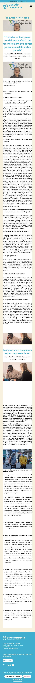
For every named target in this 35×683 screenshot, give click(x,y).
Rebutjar (27, 676)
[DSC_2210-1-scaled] (17, 338)
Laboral (6, 569)
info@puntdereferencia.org (10, 648)
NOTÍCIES (18, 356)
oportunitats (12, 359)
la (26, 549)
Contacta (21, 1)
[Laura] (17, 25)
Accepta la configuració (13, 676)
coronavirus (28, 356)
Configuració (17, 679)
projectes (9, 56)
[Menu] (30, 5)
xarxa (19, 58)
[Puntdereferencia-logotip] (14, 5)
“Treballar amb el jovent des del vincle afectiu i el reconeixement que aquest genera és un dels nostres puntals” (17, 44)
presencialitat (19, 359)
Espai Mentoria (13, 1)
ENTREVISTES (18, 53)
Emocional (7, 610)
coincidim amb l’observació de (14, 549)
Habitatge (7, 594)
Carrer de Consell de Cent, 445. (12, 643)
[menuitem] (13, 1)
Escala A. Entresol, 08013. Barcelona (13, 645)
